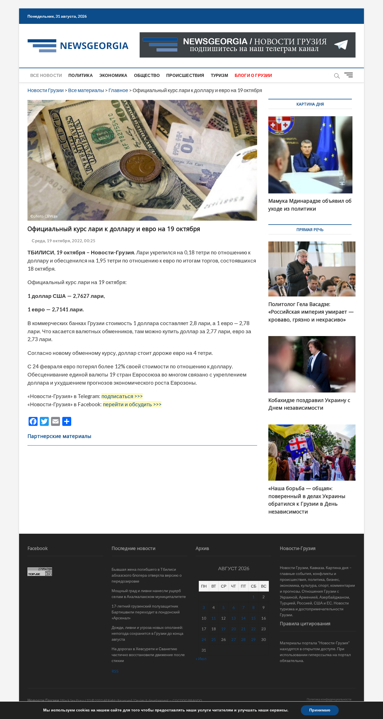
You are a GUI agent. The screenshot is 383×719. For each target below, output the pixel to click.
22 (253, 628)
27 (233, 639)
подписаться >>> (122, 396)
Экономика (113, 75)
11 (213, 618)
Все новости (46, 75)
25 (213, 639)
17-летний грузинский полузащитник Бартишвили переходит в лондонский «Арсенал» (146, 612)
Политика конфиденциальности (329, 699)
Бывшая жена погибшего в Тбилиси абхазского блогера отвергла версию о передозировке (147, 575)
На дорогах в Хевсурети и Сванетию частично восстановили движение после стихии (148, 654)
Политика (80, 75)
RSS (115, 671)
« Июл (201, 658)
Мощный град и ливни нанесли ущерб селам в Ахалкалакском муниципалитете (149, 593)
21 (243, 628)
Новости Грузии (43, 700)
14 (243, 618)
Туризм (219, 75)
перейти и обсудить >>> (132, 404)
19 (223, 628)
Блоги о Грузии (253, 75)
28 (243, 639)
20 (233, 628)
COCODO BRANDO (187, 700)
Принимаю (319, 710)
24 (204, 639)
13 (233, 618)
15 (253, 618)
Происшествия (185, 75)
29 (253, 639)
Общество (147, 75)
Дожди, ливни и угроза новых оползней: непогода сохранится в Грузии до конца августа (147, 633)
